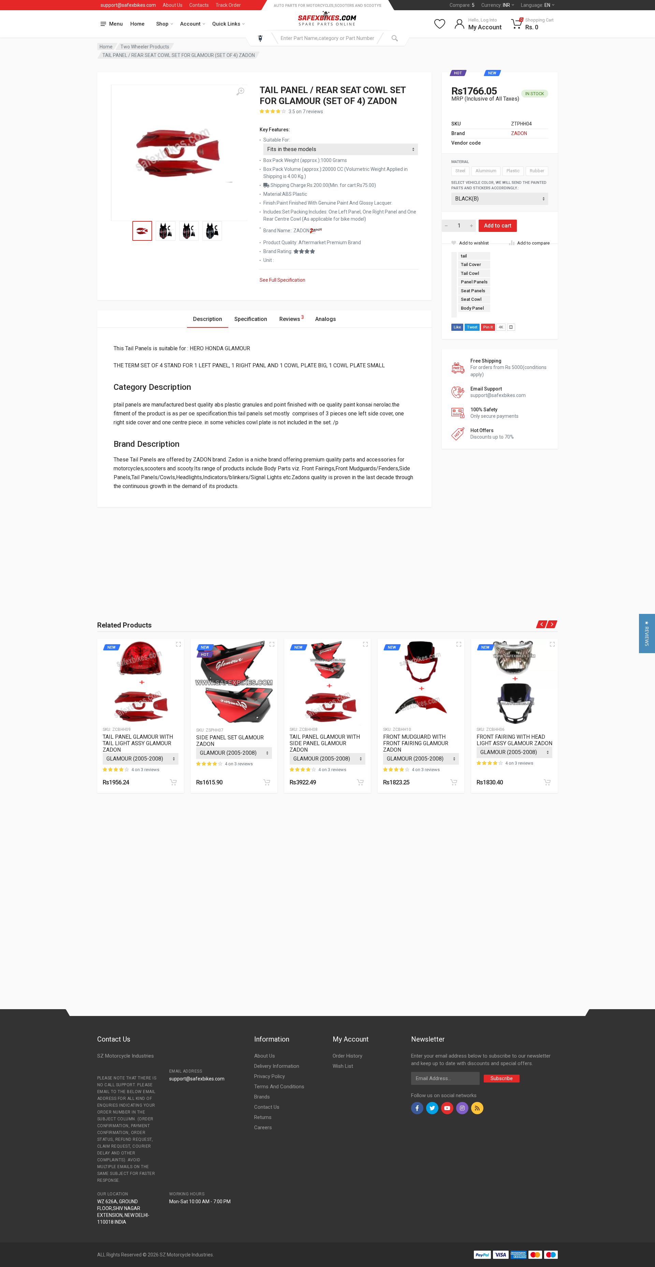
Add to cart (497, 225)
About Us (173, 5)
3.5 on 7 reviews (306, 111)
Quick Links (226, 24)
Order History (347, 1056)
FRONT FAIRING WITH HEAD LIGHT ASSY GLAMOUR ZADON (514, 740)
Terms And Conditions (279, 1087)
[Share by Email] (511, 327)
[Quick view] (178, 644)
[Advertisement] (172, 555)
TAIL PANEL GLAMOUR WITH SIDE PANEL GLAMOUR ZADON (325, 743)
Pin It (488, 327)
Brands (262, 1097)
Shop (162, 24)
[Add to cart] (173, 782)
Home (137, 24)
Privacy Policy (269, 1076)
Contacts (199, 5)
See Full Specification (282, 280)
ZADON (519, 133)
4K (501, 327)
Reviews (291, 318)
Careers (263, 1127)
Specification (250, 319)
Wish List (343, 1066)
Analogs (325, 319)
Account (190, 24)
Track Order (228, 5)
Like (457, 327)
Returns (263, 1117)
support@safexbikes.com (128, 5)
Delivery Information (276, 1066)
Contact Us (266, 1107)
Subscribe (502, 1078)
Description (207, 319)
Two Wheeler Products (144, 46)
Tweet (472, 327)
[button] (647, 633)
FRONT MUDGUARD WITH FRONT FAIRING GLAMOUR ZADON (415, 743)
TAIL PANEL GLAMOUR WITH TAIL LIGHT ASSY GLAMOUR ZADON (138, 743)
